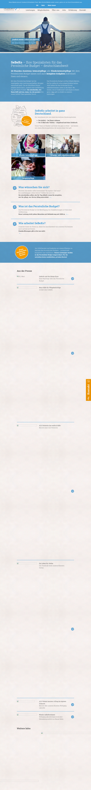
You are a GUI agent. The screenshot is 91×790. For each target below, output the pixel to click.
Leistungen (30, 10)
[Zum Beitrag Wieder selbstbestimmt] (72, 717)
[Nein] (89, 4)
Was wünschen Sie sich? (33, 187)
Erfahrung (73, 10)
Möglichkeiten (43, 10)
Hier (52, 92)
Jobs (64, 10)
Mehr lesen (52, 5)
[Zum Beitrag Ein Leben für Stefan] (72, 629)
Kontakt (82, 10)
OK (37, 5)
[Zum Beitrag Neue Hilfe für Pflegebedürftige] (72, 353)
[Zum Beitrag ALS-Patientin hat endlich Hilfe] (72, 491)
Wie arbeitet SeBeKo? (31, 223)
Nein (43, 5)
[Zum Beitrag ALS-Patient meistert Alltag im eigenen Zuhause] (72, 704)
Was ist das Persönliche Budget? (38, 206)
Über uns (55, 10)
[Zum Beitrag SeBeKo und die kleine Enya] (72, 278)
